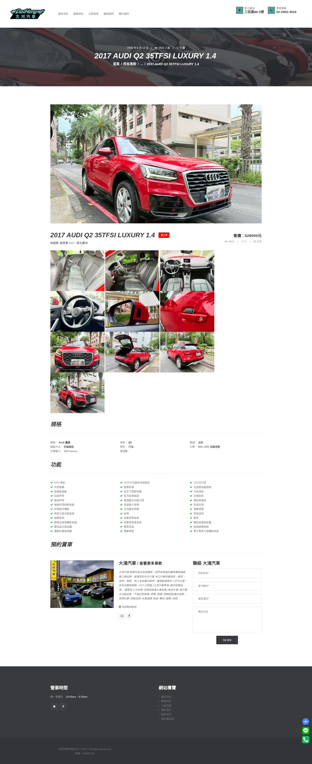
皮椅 (126, 513)
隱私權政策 (167, 718)
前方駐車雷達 (131, 495)
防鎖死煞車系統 (133, 522)
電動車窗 (129, 531)
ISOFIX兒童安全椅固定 (137, 482)
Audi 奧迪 (64, 442)
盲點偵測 (199, 513)
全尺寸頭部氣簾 (133, 491)
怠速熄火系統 (131, 504)
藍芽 (196, 517)
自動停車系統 (131, 517)
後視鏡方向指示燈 (134, 500)
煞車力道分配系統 (64, 513)
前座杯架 (59, 495)
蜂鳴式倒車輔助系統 (65, 522)
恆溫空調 (199, 504)
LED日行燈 (200, 482)
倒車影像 (129, 487)
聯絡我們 (166, 714)
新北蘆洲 (82, 243)
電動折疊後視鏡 (63, 531)
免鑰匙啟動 (60, 491)
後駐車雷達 (200, 500)
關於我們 (166, 709)
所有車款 (129, 64)
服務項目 (166, 701)
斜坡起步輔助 (61, 509)
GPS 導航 (59, 482)
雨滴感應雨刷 (201, 526)
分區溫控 (199, 491)
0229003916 (129, 606)
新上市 (164, 235)
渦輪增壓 (199, 509)
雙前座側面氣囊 (202, 522)
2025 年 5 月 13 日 (137, 47)
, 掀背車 (63, 243)
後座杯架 (59, 500)
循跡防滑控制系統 (64, 504)
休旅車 (54, 243)
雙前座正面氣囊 (63, 526)
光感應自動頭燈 (202, 487)
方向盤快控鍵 (131, 509)
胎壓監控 (59, 517)
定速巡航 (199, 495)
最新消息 (166, 696)
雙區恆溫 (129, 526)
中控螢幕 (59, 487)
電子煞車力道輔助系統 (206, 531)
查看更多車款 (150, 563)
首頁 (116, 64)
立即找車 (166, 705)
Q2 (130, 442)
